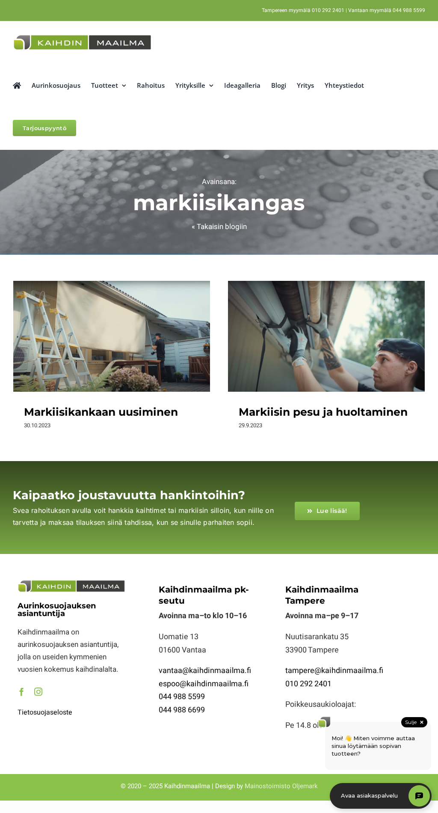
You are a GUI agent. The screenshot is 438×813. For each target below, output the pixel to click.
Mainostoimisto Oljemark (281, 786)
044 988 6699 (182, 710)
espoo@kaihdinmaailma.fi (204, 684)
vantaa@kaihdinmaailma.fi (205, 670)
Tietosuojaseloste (45, 712)
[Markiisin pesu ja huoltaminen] (326, 336)
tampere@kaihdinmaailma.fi (334, 670)
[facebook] (22, 692)
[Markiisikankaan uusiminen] (111, 336)
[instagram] (38, 692)
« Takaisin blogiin (219, 226)
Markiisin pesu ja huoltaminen (326, 328)
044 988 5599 (182, 697)
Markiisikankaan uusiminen (111, 328)
